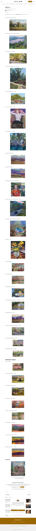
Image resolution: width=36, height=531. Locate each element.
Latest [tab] (8, 497)
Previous (8, 494)
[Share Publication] (27, 1)
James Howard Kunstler (9, 10)
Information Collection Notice (18, 512)
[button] (3, 4)
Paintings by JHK (7, 6)
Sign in (34, 1)
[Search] (26, 1)
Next (28, 494)
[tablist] (8, 497)
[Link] (4, 359)
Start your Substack (16, 527)
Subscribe (30, 1)
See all (6, 515)
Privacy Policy (23, 512)
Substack (14, 529)
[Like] (6, 12)
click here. (21, 478)
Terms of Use (21, 488)
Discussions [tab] (10, 497)
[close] (24, 499)
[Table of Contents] (0, 265)
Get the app (21, 527)
